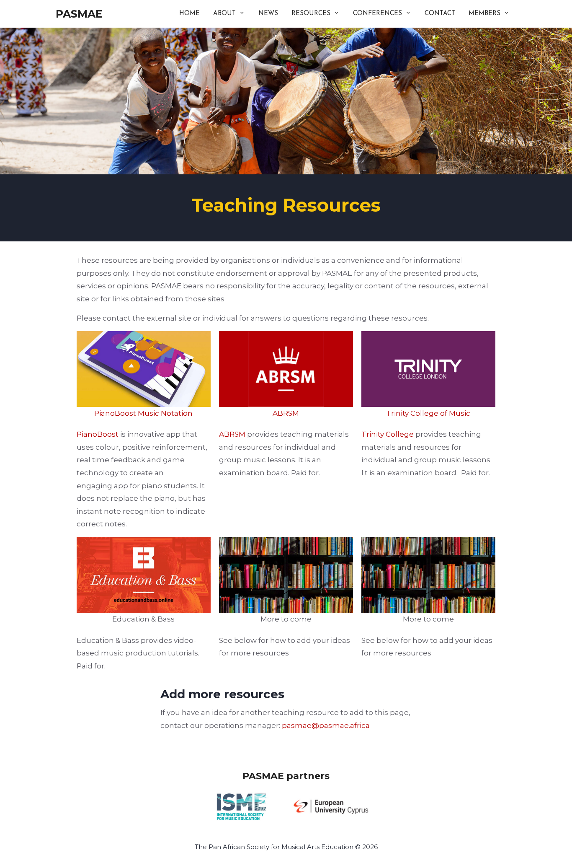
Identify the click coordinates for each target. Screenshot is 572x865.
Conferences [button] (377, 13)
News (268, 13)
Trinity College (387, 434)
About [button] (224, 13)
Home (189, 13)
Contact (440, 13)
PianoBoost (98, 434)
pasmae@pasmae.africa (326, 725)
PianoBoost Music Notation (143, 413)
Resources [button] (310, 13)
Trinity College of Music (428, 413)
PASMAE (79, 14)
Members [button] (484, 13)
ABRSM (286, 413)
